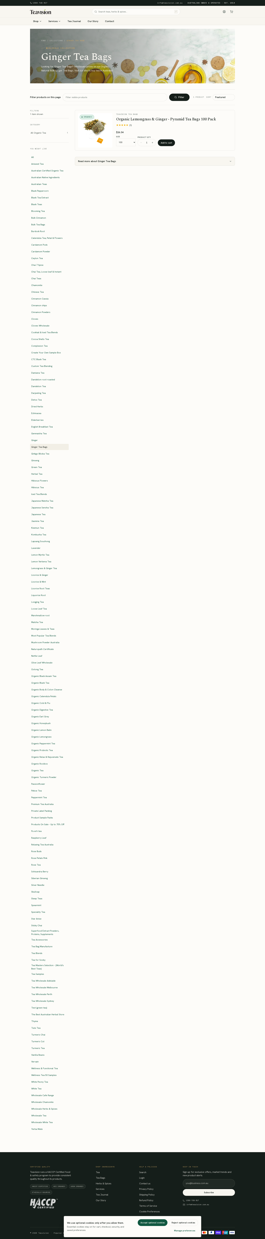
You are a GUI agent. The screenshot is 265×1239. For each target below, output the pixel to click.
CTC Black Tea (38, 359)
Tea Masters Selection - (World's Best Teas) (47, 967)
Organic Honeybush (41, 723)
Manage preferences (184, 1230)
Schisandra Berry (39, 871)
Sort (208, 97)
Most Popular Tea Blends (43, 635)
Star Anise (36, 918)
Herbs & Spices (103, 1183)
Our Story (93, 21)
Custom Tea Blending (41, 366)
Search (142, 1172)
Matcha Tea (37, 622)
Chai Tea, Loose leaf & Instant (46, 271)
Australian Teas (39, 184)
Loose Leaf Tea (39, 608)
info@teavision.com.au (170, 3)
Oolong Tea (37, 669)
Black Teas (36, 204)
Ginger (34, 440)
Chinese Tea (37, 292)
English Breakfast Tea (42, 426)
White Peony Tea (39, 1081)
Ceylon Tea (37, 258)
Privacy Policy (146, 1189)
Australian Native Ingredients (45, 177)
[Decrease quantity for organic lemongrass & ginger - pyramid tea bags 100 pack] (141, 142)
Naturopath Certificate (42, 649)
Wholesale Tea (38, 1115)
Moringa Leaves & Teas (42, 629)
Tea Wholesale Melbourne (44, 987)
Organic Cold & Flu (40, 703)
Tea (98, 1172)
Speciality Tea (38, 912)
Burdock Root (38, 231)
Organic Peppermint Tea (43, 743)
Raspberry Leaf (38, 837)
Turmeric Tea (38, 1048)
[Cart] (231, 11)
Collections (56, 41)
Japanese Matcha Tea (42, 500)
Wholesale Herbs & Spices (44, 1108)
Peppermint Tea (39, 797)
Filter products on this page (45, 97)
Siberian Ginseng (39, 878)
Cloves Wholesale (40, 325)
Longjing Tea (37, 602)
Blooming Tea (38, 211)
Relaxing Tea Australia (42, 844)
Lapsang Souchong (40, 541)
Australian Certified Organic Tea (47, 170)
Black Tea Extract (40, 197)
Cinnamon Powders (40, 312)
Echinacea (36, 413)
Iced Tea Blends (39, 494)
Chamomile (36, 285)
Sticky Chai (36, 925)
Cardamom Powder (40, 251)
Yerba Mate (37, 1129)
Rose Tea (36, 864)
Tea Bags (100, 1177)
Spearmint (36, 905)
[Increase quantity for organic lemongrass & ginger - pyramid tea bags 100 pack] (152, 142)
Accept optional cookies (152, 1222)
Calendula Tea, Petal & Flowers (47, 238)
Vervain (35, 1061)
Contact (109, 21)
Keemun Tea (37, 527)
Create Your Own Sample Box (46, 352)
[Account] (224, 11)
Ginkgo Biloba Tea (40, 453)
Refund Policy (146, 1200)
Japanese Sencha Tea (42, 507)
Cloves (34, 319)
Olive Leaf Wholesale (41, 662)
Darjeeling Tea (38, 393)
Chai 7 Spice (37, 265)
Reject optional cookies (183, 1222)
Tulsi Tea (35, 1028)
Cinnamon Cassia (39, 298)
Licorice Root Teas (40, 588)
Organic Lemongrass (41, 736)
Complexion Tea (39, 345)
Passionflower (38, 784)
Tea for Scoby (38, 960)
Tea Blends (36, 953)
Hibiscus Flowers (39, 480)
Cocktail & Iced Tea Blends (44, 332)
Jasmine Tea (37, 521)
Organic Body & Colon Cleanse (46, 689)
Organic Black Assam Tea (43, 676)
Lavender (35, 548)
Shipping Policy (147, 1194)
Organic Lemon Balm (41, 730)
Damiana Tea (37, 372)
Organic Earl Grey (40, 716)
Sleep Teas (36, 898)
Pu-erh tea (36, 831)
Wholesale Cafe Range (42, 1095)
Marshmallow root (40, 615)
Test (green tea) (39, 1007)
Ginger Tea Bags (39, 447)
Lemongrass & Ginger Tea (44, 568)
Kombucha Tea (38, 534)
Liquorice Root (38, 595)
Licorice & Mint (38, 581)
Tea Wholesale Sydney (42, 1001)
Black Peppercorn (40, 190)
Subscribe (209, 1192)
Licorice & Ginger (39, 575)
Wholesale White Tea (42, 1122)
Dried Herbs (37, 406)
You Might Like (38, 149)
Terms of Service (148, 1205)
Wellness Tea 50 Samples (44, 1075)
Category (35, 124)
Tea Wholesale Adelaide (43, 980)
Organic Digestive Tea (42, 709)
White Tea (36, 1088)
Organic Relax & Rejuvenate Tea (47, 757)
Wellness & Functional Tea (44, 1068)
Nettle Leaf (36, 655)
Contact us (144, 1183)
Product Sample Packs (42, 817)
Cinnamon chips (39, 305)
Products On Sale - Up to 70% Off (47, 824)
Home (43, 41)
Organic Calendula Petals (43, 696)
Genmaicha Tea (39, 433)
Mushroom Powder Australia (45, 642)
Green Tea (36, 467)
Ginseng (35, 460)
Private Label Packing (41, 811)
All (32, 157)
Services (100, 1189)
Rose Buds (36, 851)
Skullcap (35, 891)
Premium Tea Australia (42, 804)
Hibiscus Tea (37, 487)
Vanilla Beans (37, 1055)
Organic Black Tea (40, 682)
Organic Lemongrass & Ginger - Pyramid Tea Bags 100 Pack (166, 119)
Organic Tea (37, 770)
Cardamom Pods (39, 244)
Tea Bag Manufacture (41, 946)
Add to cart (166, 142)
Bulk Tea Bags (38, 224)
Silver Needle (37, 885)
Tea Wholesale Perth (41, 994)
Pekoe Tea (36, 790)
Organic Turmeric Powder (43, 777)
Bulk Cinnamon (38, 217)
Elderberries (37, 420)
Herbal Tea (36, 474)
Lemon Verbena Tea (41, 561)
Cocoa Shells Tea (40, 339)
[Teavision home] (40, 11)
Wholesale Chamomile (42, 1102)
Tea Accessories (39, 939)
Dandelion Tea (38, 386)
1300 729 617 (40, 3)
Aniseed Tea (37, 164)
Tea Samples (37, 974)
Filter (181, 97)
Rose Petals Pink (39, 858)
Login (142, 1177)
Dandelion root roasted (43, 379)
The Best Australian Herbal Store (47, 1014)
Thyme (34, 1021)
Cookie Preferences (149, 1211)
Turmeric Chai (38, 1034)
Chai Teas (36, 278)
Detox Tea (36, 399)
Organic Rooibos (39, 763)
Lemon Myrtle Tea (40, 554)
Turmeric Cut (37, 1041)
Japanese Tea (38, 514)
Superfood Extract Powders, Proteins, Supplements (45, 932)
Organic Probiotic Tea (42, 750)
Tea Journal (74, 21)
